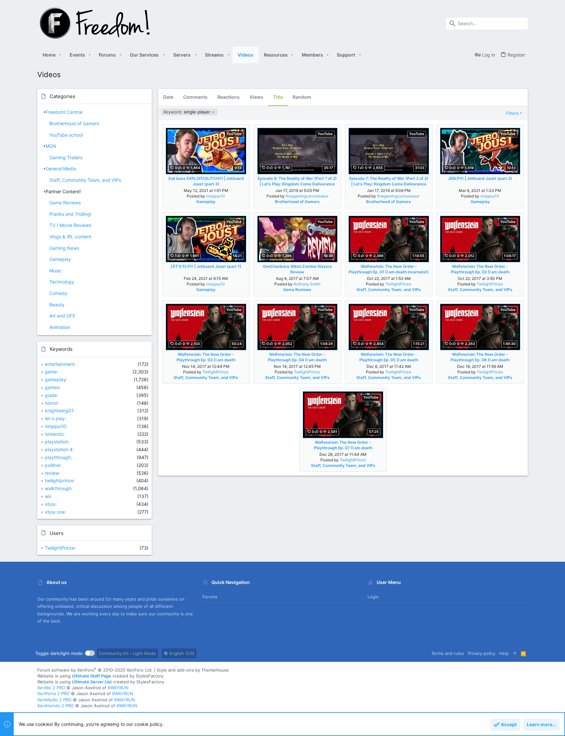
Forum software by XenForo (95, 670)
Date (168, 97)
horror (51, 403)
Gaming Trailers (65, 157)
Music (55, 270)
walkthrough (58, 488)
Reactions (228, 97)
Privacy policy (481, 653)
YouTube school (66, 135)
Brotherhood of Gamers (74, 123)
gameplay (55, 379)
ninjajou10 (55, 426)
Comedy (58, 293)
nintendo (54, 434)
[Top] (515, 653)
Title (278, 97)
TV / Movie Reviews (70, 225)
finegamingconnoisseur (307, 196)
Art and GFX (62, 315)
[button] (60, 54)
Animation (59, 327)
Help (504, 653)
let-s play (55, 418)
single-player (187, 111)
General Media (60, 168)
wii (47, 496)
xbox (50, 504)
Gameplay (60, 259)
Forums (209, 596)
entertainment (60, 364)
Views (256, 97)
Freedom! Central (63, 112)
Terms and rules (447, 653)
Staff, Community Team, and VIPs (85, 180)
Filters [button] (512, 113)
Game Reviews (65, 202)
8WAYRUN (118, 687)
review (52, 473)
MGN (50, 146)
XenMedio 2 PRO (54, 699)
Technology (61, 281)
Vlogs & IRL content (70, 236)
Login (373, 596)
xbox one (55, 512)
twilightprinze (59, 480)
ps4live (52, 465)
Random (302, 97)
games (52, 387)
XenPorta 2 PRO (53, 693)
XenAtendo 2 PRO (55, 705)
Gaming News (64, 248)
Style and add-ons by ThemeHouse (193, 670)
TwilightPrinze (60, 548)
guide (51, 395)
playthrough (58, 457)
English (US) (181, 653)
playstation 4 (59, 449)
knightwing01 (59, 410)
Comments (195, 97)
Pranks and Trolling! (70, 214)
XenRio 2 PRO (51, 687)
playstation (56, 441)
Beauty (56, 304)
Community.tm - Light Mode (127, 653)
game (51, 371)
